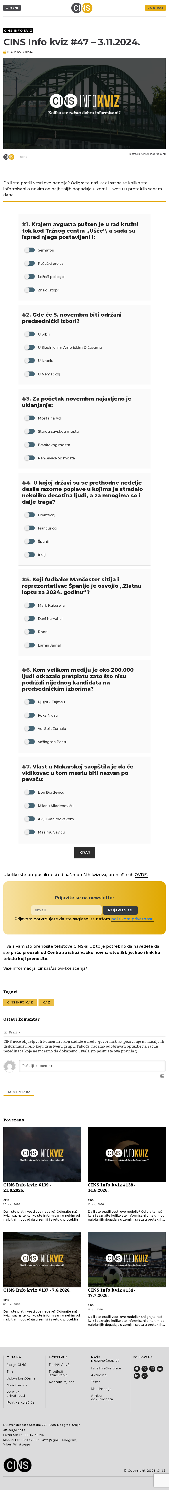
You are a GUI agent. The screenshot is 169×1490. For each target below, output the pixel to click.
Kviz (46, 1002)
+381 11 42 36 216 (31, 1435)
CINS (24, 157)
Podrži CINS (59, 1365)
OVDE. (141, 874)
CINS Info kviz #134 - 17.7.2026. (112, 1292)
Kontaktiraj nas (62, 1382)
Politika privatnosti (16, 1394)
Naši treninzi (17, 1385)
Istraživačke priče (106, 1368)
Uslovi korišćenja (21, 1378)
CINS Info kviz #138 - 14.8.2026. (112, 1187)
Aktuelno (99, 1375)
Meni (13, 7)
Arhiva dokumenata (102, 1397)
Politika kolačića (21, 1402)
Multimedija (101, 1389)
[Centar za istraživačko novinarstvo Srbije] (83, 8)
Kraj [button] (84, 852)
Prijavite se (120, 910)
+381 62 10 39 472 (34, 1440)
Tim (10, 1372)
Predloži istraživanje (58, 1373)
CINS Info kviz (18, 30)
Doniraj (155, 7)
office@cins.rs (14, 1430)
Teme (96, 1382)
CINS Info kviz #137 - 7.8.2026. (37, 1290)
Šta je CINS (16, 1365)
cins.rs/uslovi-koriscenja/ (62, 968)
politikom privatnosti (132, 919)
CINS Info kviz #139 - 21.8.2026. (27, 1187)
